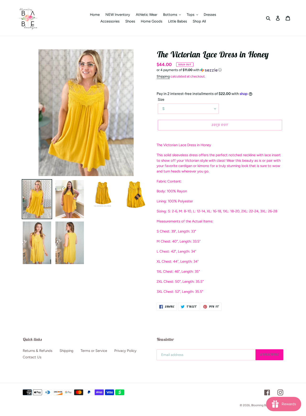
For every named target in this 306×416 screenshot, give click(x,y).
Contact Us (32, 357)
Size (161, 99)
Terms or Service (94, 351)
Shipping (163, 76)
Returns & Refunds (37, 351)
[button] (189, 70)
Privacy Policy (125, 351)
